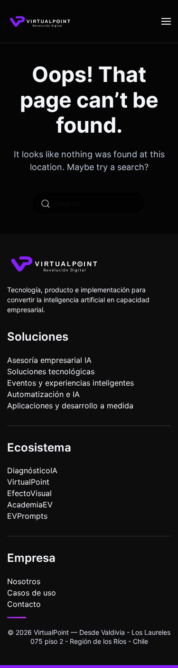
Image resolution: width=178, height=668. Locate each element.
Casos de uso (31, 592)
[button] (166, 21)
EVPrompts (27, 516)
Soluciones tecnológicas (50, 371)
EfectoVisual (29, 493)
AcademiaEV (30, 504)
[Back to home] (40, 21)
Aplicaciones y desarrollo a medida (70, 405)
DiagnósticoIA (32, 470)
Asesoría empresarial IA (49, 360)
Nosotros (23, 581)
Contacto (24, 604)
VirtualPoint (28, 482)
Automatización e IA (43, 394)
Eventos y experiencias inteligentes (70, 383)
